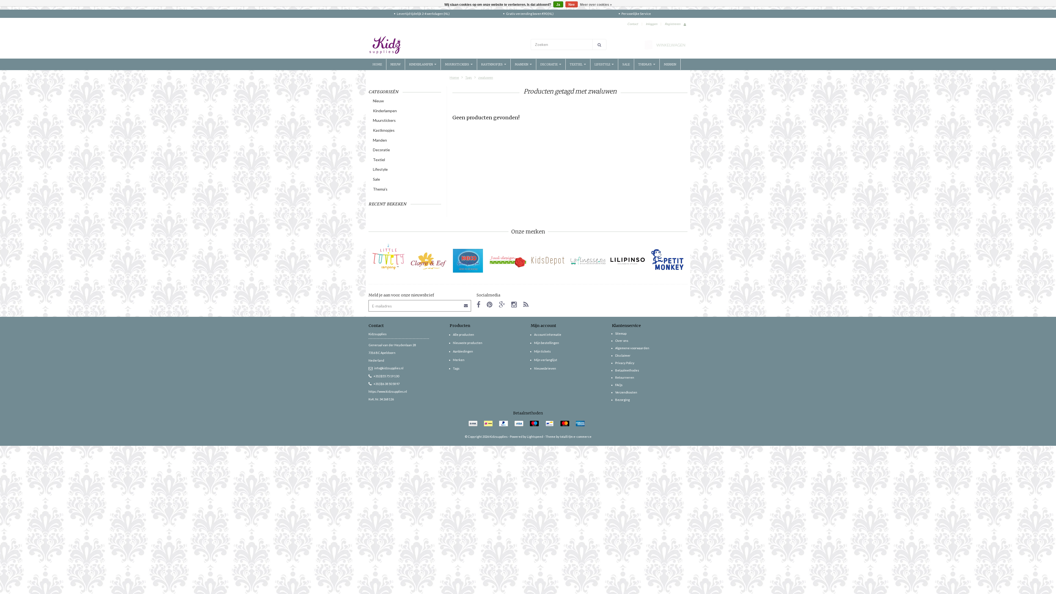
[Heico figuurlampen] (468, 260)
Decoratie (549, 64)
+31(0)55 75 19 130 (386, 376)
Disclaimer (623, 355)
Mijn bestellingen (546, 343)
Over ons (621, 340)
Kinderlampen (421, 64)
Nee (571, 5)
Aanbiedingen (463, 351)
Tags (468, 77)
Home (377, 64)
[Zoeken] (599, 44)
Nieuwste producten (467, 343)
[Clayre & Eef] (428, 260)
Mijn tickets (542, 351)
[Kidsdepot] (547, 260)
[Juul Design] (508, 260)
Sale (626, 64)
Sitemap (620, 333)
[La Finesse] (587, 260)
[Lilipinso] (627, 260)
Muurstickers (457, 64)
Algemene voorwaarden (632, 348)
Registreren (672, 24)
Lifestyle (603, 64)
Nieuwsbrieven (545, 368)
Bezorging (622, 400)
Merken (670, 64)
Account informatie (547, 334)
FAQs (619, 385)
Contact (632, 24)
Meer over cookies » (596, 5)
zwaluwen (485, 77)
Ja (558, 5)
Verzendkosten (626, 392)
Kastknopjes (492, 64)
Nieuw (396, 64)
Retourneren (624, 377)
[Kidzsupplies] (447, 45)
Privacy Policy (624, 363)
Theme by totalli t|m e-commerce (568, 436)
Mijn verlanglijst (545, 360)
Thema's (645, 64)
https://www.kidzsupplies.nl (388, 391)
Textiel (576, 64)
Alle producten (463, 334)
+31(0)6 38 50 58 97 (386, 384)
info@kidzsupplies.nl (388, 368)
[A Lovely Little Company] (388, 256)
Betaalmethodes (627, 370)
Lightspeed (535, 436)
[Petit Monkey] (667, 260)
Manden (522, 64)
